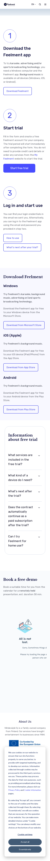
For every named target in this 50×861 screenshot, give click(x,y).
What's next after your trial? (22, 247)
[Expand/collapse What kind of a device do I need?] (39, 476)
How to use (13, 238)
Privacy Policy (14, 790)
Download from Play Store (21, 409)
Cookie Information (32, 790)
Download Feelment (18, 91)
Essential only (25, 849)
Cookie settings (25, 834)
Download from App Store (21, 367)
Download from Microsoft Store (24, 325)
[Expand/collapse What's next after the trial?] (39, 492)
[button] (40, 4)
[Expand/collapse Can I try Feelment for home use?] (39, 537)
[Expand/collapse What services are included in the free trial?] (39, 455)
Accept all (25, 842)
